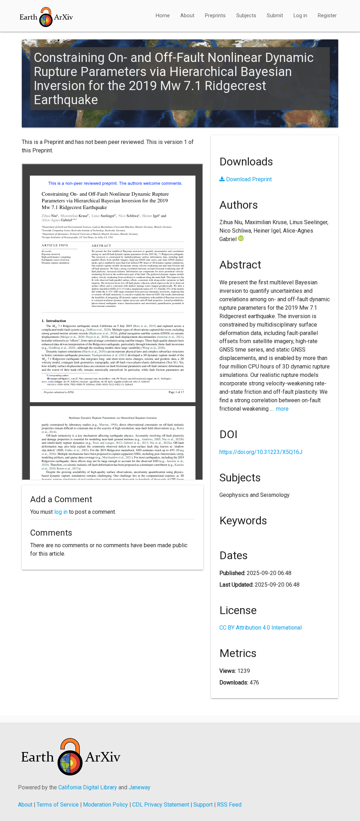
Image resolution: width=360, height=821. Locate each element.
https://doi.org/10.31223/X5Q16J (260, 452)
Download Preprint (248, 179)
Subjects (246, 16)
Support (203, 804)
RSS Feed (229, 804)
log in (61, 512)
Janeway (139, 787)
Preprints (215, 16)
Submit (275, 16)
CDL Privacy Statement (160, 804)
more (282, 408)
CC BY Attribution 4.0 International (260, 627)
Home (163, 16)
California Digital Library (87, 787)
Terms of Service (58, 804)
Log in (300, 16)
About (187, 16)
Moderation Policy (105, 804)
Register (327, 16)
